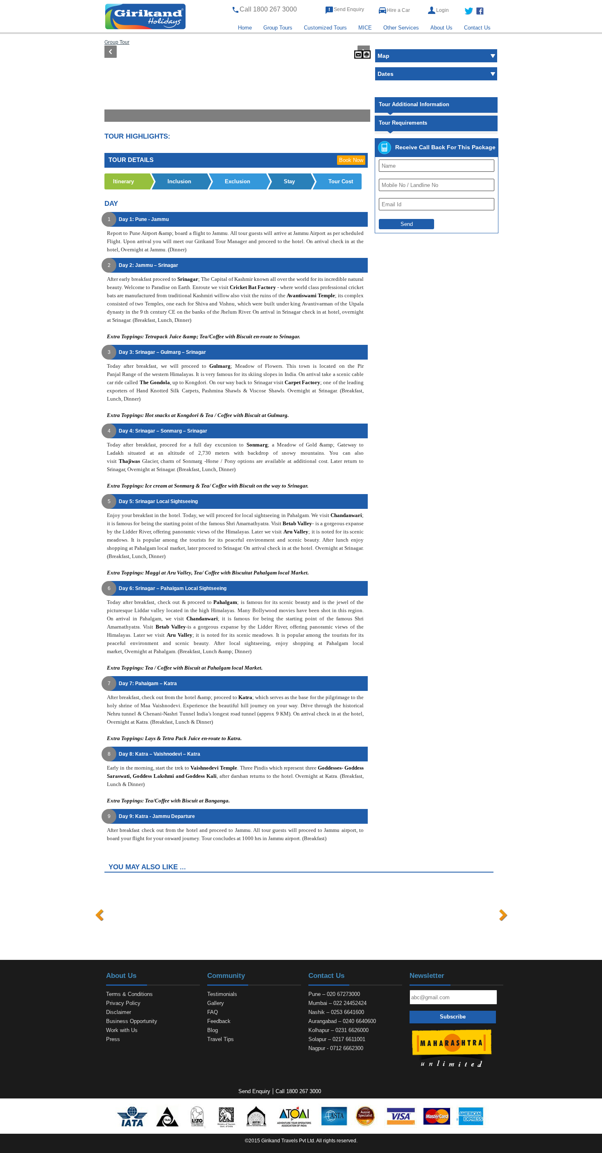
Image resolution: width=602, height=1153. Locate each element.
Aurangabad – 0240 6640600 (342, 1021)
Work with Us (122, 1030)
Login (442, 10)
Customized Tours (325, 28)
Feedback (219, 1021)
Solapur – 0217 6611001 (336, 1039)
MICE (365, 28)
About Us (441, 28)
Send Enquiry (349, 9)
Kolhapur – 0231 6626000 (338, 1030)
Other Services (401, 28)
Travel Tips (220, 1039)
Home (245, 28)
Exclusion (237, 181)
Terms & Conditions (129, 994)
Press (113, 1039)
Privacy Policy (123, 1003)
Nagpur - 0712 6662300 (335, 1048)
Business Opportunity (131, 1021)
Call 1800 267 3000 (298, 1091)
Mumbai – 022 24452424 (337, 1003)
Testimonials (222, 994)
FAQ (212, 1012)
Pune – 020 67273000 (334, 994)
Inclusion (179, 181)
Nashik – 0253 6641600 (336, 1012)
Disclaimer (118, 1012)
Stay (289, 181)
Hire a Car (398, 10)
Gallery (215, 1003)
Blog (212, 1030)
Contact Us (477, 28)
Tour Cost (340, 181)
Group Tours (277, 28)
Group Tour (116, 42)
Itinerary (123, 181)
